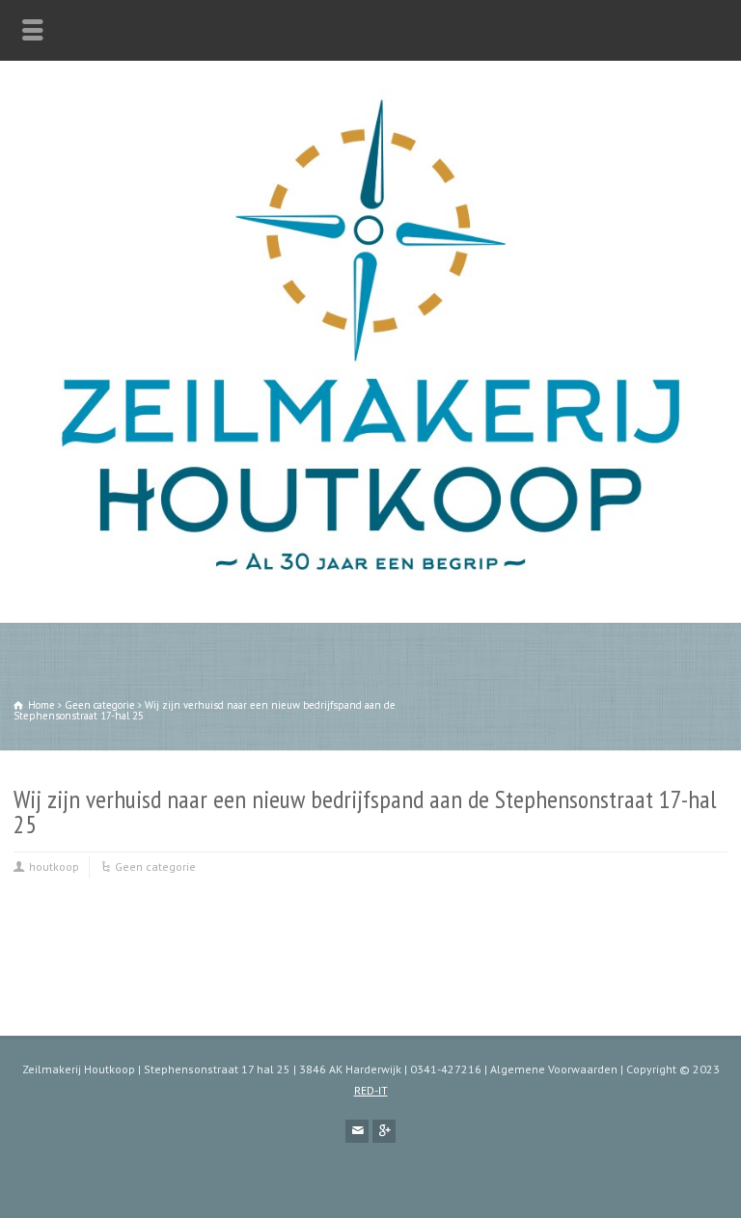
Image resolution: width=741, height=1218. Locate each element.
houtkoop (54, 866)
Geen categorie (155, 866)
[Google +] (384, 1131)
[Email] (357, 1131)
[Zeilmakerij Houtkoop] (370, 581)
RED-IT (371, 1090)
